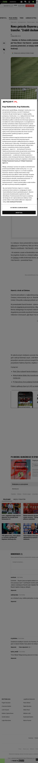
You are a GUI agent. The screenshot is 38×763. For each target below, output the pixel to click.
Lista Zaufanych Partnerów (14, 201)
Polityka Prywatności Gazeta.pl (11, 161)
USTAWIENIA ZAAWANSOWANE (19, 207)
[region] (19, 157)
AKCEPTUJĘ (19, 212)
